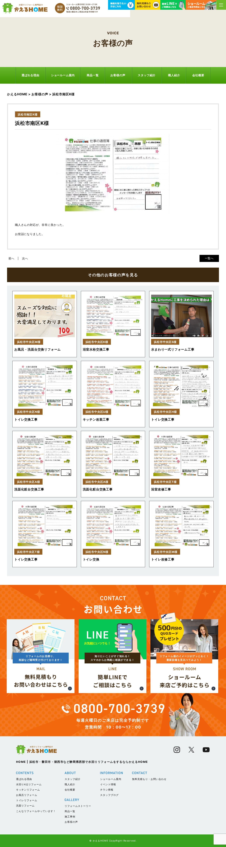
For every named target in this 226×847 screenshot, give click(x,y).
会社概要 (198, 75)
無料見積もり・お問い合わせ (149, 778)
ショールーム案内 (63, 75)
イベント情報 (108, 784)
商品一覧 (93, 75)
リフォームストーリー (78, 805)
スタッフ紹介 (147, 75)
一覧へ (209, 258)
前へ (11, 258)
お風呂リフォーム (26, 794)
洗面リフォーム (25, 805)
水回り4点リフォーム (29, 784)
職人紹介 (174, 75)
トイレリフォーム (26, 800)
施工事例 (70, 816)
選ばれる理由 (30, 75)
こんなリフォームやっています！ (36, 811)
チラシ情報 (106, 789)
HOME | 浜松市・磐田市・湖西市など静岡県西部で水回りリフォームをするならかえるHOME (82, 762)
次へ (25, 258)
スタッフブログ (109, 794)
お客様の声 (117, 75)
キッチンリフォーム (28, 789)
